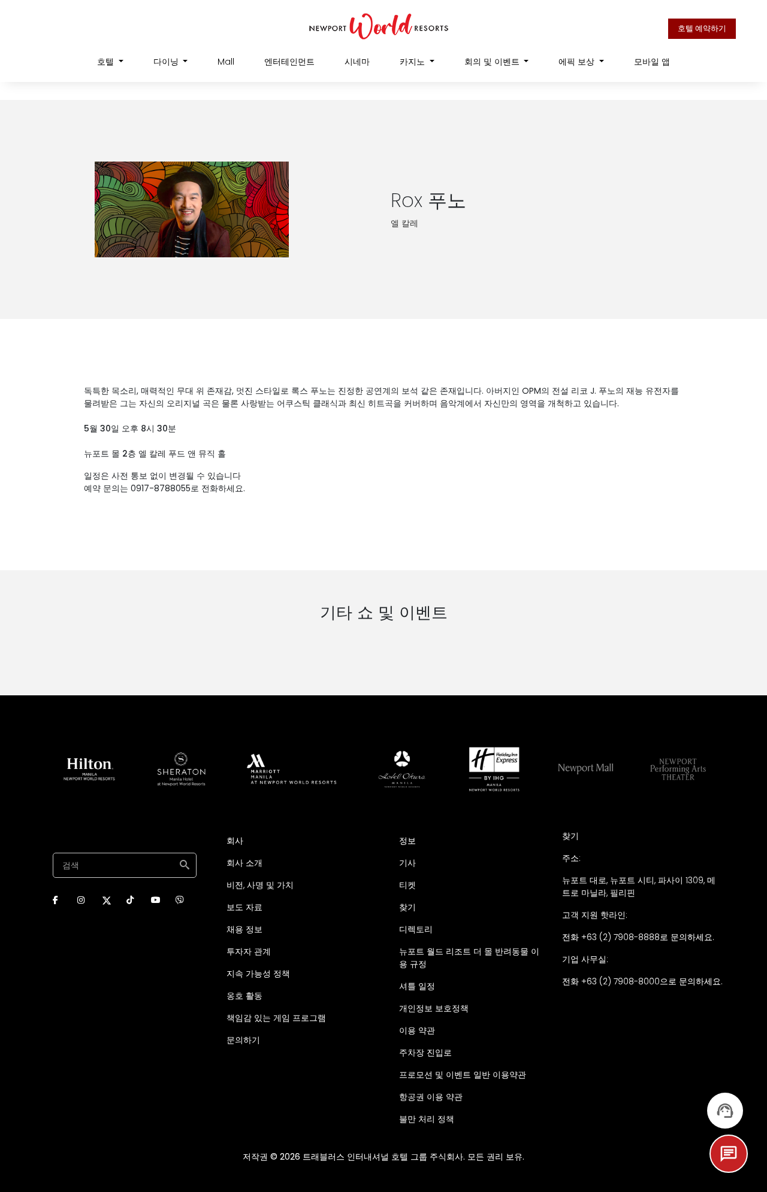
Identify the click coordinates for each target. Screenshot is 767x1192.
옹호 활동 (244, 996)
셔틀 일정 (417, 986)
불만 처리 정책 (426, 1119)
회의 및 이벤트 (493, 62)
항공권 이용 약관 (431, 1097)
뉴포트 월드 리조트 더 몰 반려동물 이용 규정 (469, 957)
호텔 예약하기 (702, 28)
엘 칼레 (404, 223)
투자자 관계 (249, 951)
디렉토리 (416, 929)
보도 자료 (244, 907)
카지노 (413, 62)
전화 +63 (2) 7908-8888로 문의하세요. (638, 937)
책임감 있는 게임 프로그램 (276, 1018)
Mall (226, 62)
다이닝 (167, 62)
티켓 (407, 885)
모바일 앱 (652, 62)
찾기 (407, 907)
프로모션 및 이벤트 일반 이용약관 (462, 1075)
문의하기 (243, 1040)
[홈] (379, 26)
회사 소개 (244, 863)
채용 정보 (244, 929)
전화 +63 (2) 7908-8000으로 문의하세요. (642, 981)
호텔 (106, 62)
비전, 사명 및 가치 (260, 885)
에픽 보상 (577, 62)
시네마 (357, 62)
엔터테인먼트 (289, 62)
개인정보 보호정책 (434, 1008)
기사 (407, 863)
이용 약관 (417, 1030)
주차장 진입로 (425, 1053)
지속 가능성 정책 (258, 974)
